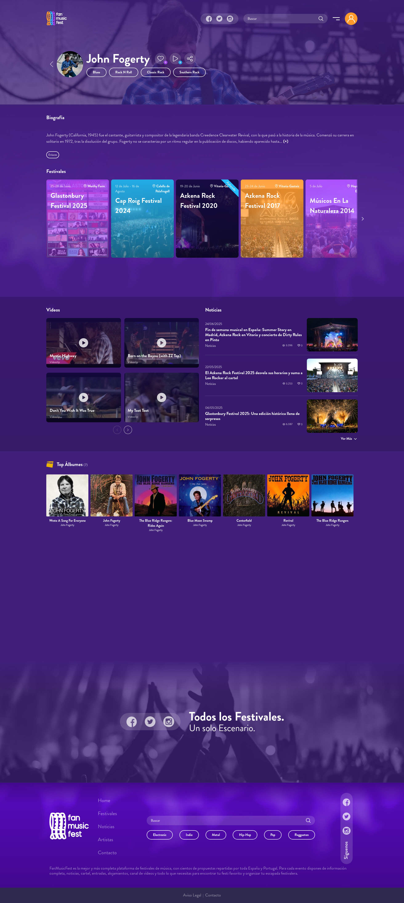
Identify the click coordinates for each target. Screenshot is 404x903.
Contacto (107, 852)
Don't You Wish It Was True (72, 410)
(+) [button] (285, 141)
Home (104, 800)
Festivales (107, 813)
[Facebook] (209, 19)
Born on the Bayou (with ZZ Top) (154, 356)
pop (272, 834)
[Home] (57, 26)
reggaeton (302, 834)
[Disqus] (202, 596)
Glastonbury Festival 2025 (68, 200)
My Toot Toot (138, 410)
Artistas (105, 839)
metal (216, 834)
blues (96, 72)
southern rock (189, 72)
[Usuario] (351, 18)
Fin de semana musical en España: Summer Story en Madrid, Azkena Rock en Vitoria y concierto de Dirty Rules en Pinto (253, 335)
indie (189, 834)
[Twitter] (219, 19)
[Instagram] (230, 19)
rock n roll (123, 72)
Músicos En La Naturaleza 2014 (332, 205)
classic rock (155, 72)
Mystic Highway (63, 356)
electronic (159, 834)
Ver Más (346, 438)
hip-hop (245, 834)
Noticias (106, 826)
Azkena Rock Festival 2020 (199, 200)
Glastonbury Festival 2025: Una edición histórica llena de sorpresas (252, 416)
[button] (160, 58)
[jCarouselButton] (362, 218)
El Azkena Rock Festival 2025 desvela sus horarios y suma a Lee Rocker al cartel (254, 375)
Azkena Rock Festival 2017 (262, 200)
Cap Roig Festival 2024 (138, 205)
